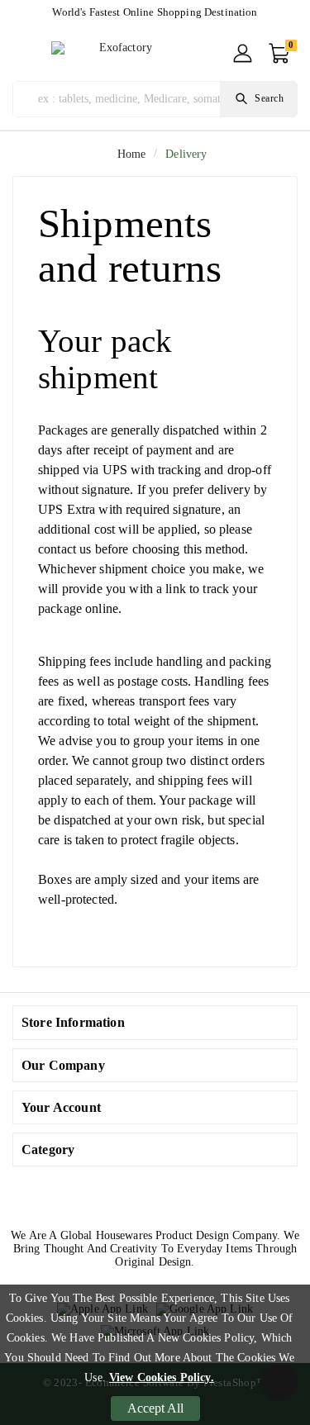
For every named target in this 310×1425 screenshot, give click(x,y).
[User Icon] (242, 53)
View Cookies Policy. (161, 1377)
